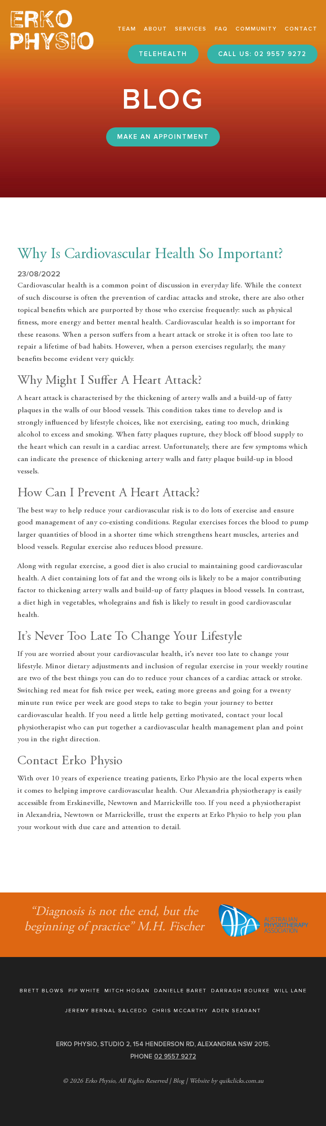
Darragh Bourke (240, 991)
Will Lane (290, 991)
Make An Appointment (163, 137)
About (155, 28)
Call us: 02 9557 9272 (262, 54)
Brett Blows (42, 991)
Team (127, 28)
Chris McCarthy (180, 1011)
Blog (178, 1081)
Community (256, 28)
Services (191, 28)
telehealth (163, 54)
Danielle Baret (180, 991)
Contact (301, 28)
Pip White (84, 991)
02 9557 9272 (175, 1056)
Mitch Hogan (127, 991)
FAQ (221, 28)
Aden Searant (236, 1011)
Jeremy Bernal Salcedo (106, 1011)
